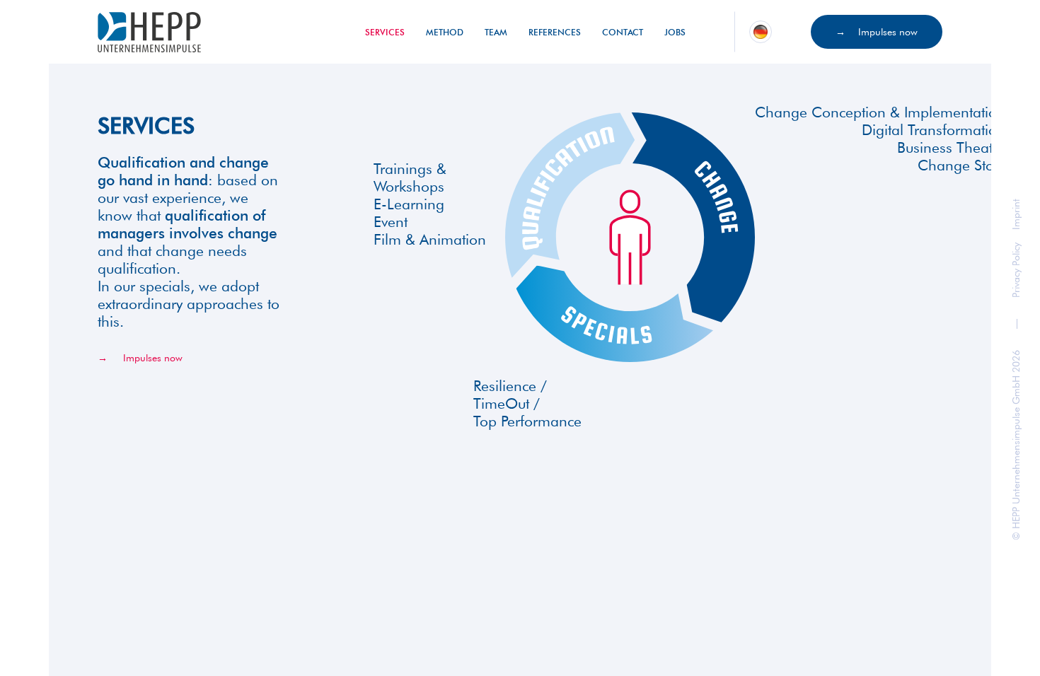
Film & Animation (430, 239)
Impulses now (888, 31)
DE (759, 30)
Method (444, 32)
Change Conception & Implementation (880, 112)
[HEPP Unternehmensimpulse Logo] (149, 32)
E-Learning (409, 204)
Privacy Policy (1016, 270)
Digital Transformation (933, 130)
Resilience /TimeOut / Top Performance (527, 403)
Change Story (961, 165)
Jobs (675, 32)
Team (496, 32)
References (554, 32)
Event (391, 222)
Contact (622, 32)
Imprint (1016, 215)
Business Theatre (951, 147)
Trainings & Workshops (410, 177)
